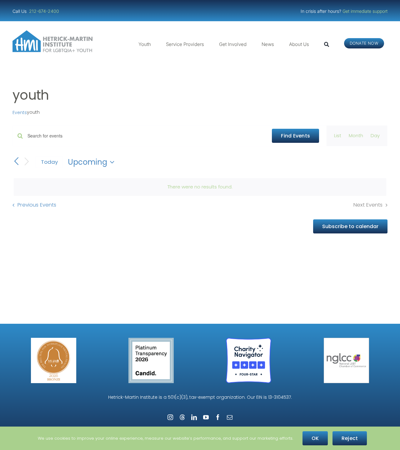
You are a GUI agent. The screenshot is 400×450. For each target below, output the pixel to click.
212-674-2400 (44, 11)
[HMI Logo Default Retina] (53, 32)
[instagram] (170, 417)
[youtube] (206, 417)
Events (19, 113)
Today (49, 162)
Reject (350, 438)
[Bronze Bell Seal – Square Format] (53, 340)
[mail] (229, 417)
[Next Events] (27, 162)
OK (315, 438)
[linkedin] (194, 417)
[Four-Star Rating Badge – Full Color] (248, 340)
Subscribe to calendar (350, 226)
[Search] (326, 44)
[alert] (200, 187)
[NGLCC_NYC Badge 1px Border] (346, 340)
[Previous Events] (16, 162)
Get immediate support (365, 11)
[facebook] (218, 417)
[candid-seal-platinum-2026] (151, 340)
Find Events (295, 135)
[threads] (182, 417)
